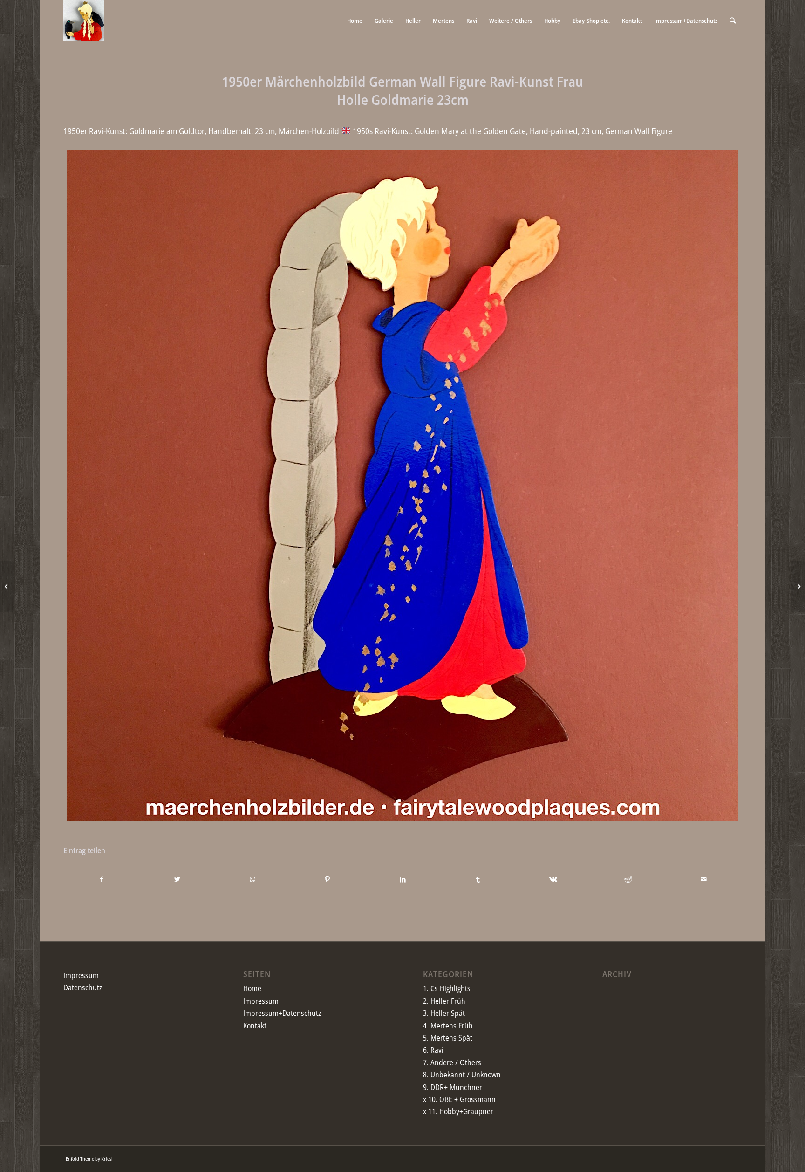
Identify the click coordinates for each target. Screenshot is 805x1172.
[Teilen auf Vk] (553, 879)
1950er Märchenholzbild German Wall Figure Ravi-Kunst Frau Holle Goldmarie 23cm (402, 90)
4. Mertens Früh (448, 1026)
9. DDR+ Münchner (452, 1087)
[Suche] (732, 20)
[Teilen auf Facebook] (101, 879)
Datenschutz (82, 987)
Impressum (81, 975)
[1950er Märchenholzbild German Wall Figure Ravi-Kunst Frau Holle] (798, 586)
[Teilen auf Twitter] (177, 879)
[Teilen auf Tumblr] (478, 879)
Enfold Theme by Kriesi (89, 1158)
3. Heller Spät (444, 1013)
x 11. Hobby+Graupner (458, 1111)
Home (252, 988)
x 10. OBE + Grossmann (459, 1099)
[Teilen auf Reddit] (628, 879)
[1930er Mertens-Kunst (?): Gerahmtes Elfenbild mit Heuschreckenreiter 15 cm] (7, 586)
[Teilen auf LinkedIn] (402, 879)
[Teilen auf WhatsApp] (252, 879)
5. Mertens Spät (447, 1038)
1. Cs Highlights (447, 988)
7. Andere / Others (452, 1062)
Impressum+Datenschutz (282, 1013)
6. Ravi (433, 1050)
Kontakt (254, 1026)
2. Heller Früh (444, 1001)
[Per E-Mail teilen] (703, 879)
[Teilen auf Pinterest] (327, 879)
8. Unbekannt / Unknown (462, 1074)
